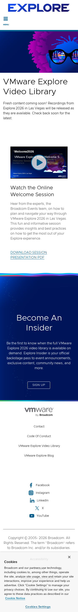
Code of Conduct (39, 436)
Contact (39, 426)
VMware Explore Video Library (39, 446)
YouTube (43, 515)
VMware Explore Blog (39, 455)
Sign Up (38, 385)
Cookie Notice (15, 598)
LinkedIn (42, 500)
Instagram (43, 493)
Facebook (43, 485)
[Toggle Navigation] (5, 19)
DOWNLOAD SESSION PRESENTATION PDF (28, 255)
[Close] (69, 557)
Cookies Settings (38, 606)
